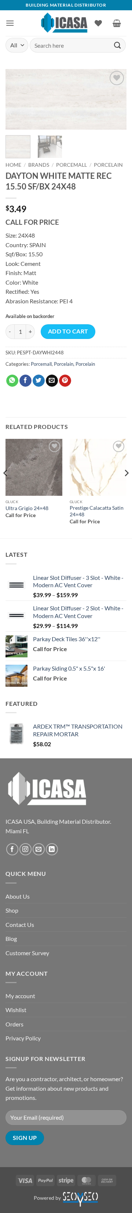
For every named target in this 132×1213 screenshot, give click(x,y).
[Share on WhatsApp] (12, 381)
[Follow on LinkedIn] (52, 849)
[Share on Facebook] (25, 381)
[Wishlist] (98, 23)
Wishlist (16, 1009)
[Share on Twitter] (39, 381)
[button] (10, 23)
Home (13, 165)
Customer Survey (27, 952)
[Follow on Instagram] (25, 849)
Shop (12, 910)
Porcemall (71, 165)
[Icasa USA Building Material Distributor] (64, 23)
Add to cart (68, 331)
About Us (18, 896)
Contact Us (20, 924)
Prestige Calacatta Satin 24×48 (97, 511)
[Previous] (17, 100)
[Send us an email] (39, 849)
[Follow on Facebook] (12, 849)
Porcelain (108, 165)
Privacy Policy (23, 1038)
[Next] (114, 100)
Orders (14, 1024)
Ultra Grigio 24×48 (27, 508)
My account (20, 995)
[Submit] (117, 45)
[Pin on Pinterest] (65, 381)
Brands (38, 165)
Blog (11, 938)
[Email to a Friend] (52, 381)
